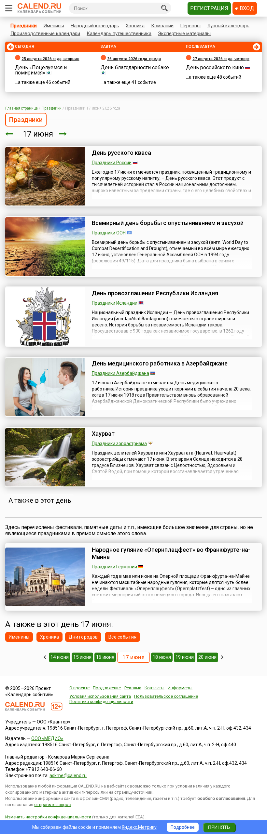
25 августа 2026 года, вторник (50, 59)
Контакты (154, 687)
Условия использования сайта (100, 696)
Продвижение (107, 687)
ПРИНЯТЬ (219, 827)
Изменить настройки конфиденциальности (48, 816)
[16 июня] (9, 134)
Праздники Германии (114, 566)
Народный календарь (95, 26)
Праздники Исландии (114, 303)
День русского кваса (121, 152)
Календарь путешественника (119, 33)
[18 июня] (63, 134)
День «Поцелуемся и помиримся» (41, 70)
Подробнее (183, 827)
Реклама (132, 687)
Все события (122, 637)
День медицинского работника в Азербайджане (160, 363)
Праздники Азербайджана (120, 373)
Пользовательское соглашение (166, 696)
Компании (162, 26)
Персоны (190, 26)
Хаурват (103, 433)
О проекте (79, 687)
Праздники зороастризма (119, 443)
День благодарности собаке (135, 67)
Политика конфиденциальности (101, 701)
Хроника (135, 26)
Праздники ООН (109, 232)
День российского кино (215, 67)
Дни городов (83, 637)
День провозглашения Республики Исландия (155, 293)
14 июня (59, 657)
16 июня (105, 657)
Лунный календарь (228, 26)
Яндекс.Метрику (139, 827)
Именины (53, 26)
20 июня (207, 657)
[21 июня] (222, 657)
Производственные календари (45, 33)
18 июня (162, 657)
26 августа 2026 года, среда (134, 59)
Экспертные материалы (184, 33)
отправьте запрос (52, 804)
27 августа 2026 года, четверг (220, 59)
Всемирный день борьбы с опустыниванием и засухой (168, 222)
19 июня (185, 657)
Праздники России (112, 162)
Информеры (180, 687)
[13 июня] (45, 657)
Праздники (23, 26)
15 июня (82, 657)
